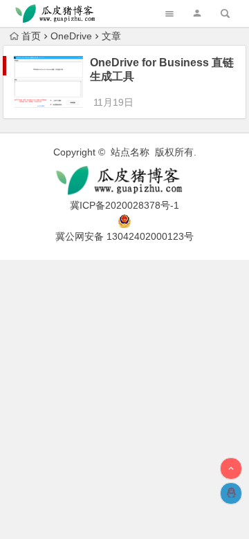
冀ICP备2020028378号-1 (124, 205)
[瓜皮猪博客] (124, 180)
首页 (31, 35)
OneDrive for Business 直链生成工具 (162, 69)
